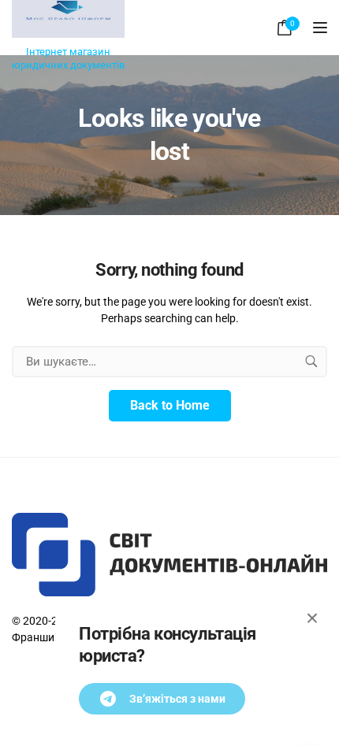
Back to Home (170, 405)
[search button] (311, 361)
